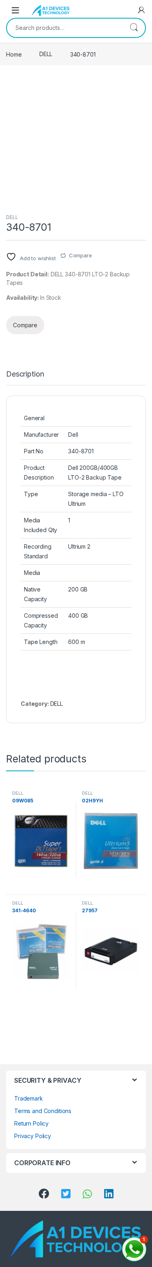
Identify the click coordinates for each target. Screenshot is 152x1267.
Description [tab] (25, 374)
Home (13, 54)
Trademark (28, 1098)
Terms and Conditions (42, 1110)
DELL (45, 54)
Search (133, 28)
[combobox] (64, 28)
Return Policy (31, 1123)
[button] (134, 1249)
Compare (80, 255)
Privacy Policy (32, 1135)
